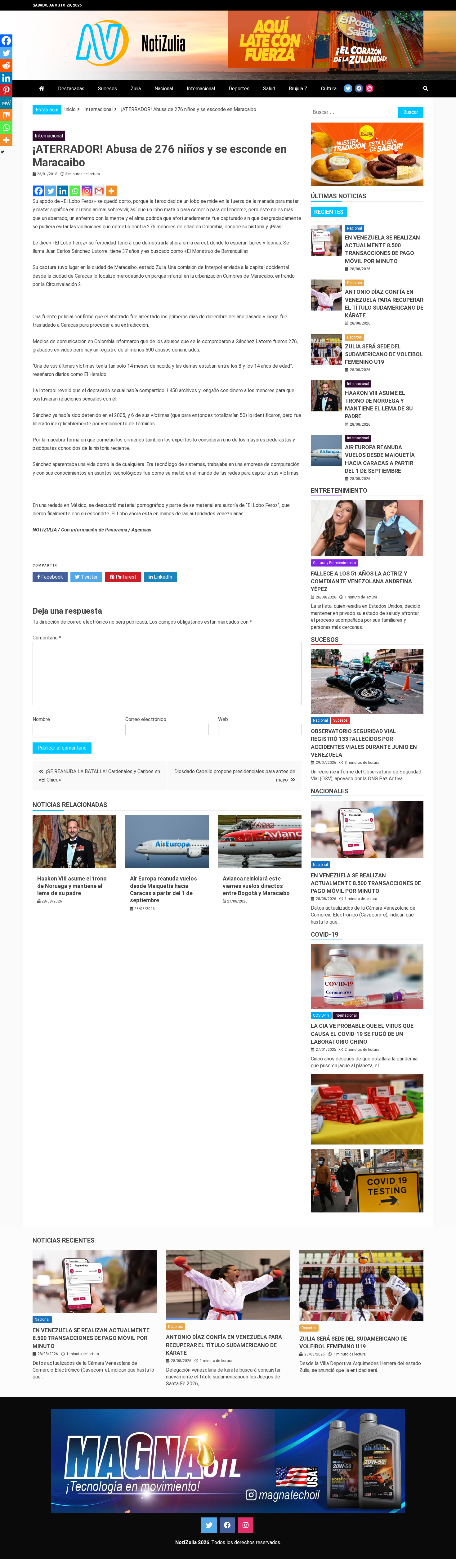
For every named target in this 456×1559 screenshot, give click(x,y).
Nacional (163, 89)
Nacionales (329, 791)
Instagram (245, 1525)
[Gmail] (99, 191)
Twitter (89, 577)
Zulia (136, 89)
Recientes (328, 211)
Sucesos (107, 89)
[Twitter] (50, 191)
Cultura (329, 89)
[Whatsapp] (74, 191)
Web (223, 719)
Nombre (41, 719)
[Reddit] (6, 65)
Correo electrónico (145, 719)
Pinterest (125, 577)
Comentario (47, 638)
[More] (111, 191)
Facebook (51, 577)
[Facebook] (38, 191)
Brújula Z (298, 89)
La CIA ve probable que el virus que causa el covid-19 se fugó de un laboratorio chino (362, 1034)
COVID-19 (324, 934)
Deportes (239, 89)
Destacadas (71, 89)
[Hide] (2, 152)
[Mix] (6, 115)
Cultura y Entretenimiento (334, 563)
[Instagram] (87, 191)
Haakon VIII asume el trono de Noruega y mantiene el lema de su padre (72, 885)
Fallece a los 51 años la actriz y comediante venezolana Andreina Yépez (361, 581)
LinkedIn (162, 577)
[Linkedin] (62, 191)
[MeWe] (6, 102)
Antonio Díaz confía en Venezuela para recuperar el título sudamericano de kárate (224, 1345)
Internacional (201, 89)
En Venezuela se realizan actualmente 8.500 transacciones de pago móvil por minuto (366, 883)
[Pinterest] (6, 90)
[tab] (329, 212)
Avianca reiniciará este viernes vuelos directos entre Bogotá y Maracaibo (256, 885)
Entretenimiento (339, 490)
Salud (269, 89)
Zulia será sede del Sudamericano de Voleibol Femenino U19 (384, 354)
